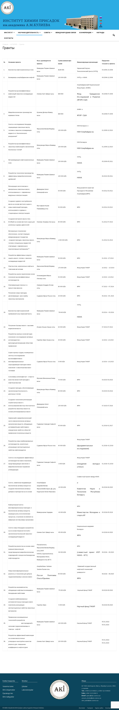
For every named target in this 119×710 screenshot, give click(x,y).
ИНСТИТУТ (8, 32)
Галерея (90, 708)
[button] (113, 35)
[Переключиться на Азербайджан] (101, 20)
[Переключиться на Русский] (101, 17)
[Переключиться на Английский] (101, 23)
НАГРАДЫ (100, 32)
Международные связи (66, 32)
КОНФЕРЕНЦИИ (85, 32)
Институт (82, 708)
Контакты (8, 38)
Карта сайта (99, 708)
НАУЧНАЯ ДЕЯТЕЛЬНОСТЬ (28, 32)
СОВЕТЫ (47, 32)
